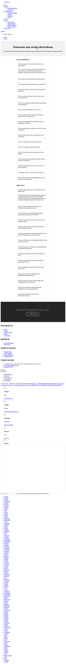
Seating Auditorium (30, 385)
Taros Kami (7, 28)
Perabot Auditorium (19, 385)
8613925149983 (8, 425)
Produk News (11, 22)
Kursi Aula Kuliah (42, 385)
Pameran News (12, 27)
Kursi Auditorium (12, 8)
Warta (5, 20)
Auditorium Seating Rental (54, 385)
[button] (33, 314)
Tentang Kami (8, 11)
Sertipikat (10, 16)
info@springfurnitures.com (11, 365)
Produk (6, 6)
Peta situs (34, 383)
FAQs (9, 17)
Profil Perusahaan (12, 13)
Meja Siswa (11, 9)
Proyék (6, 19)
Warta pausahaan (12, 25)
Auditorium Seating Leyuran (53, 383)
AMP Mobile (41, 383)
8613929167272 (8, 367)
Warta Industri (11, 23)
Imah (5, 5)
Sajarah (10, 14)
